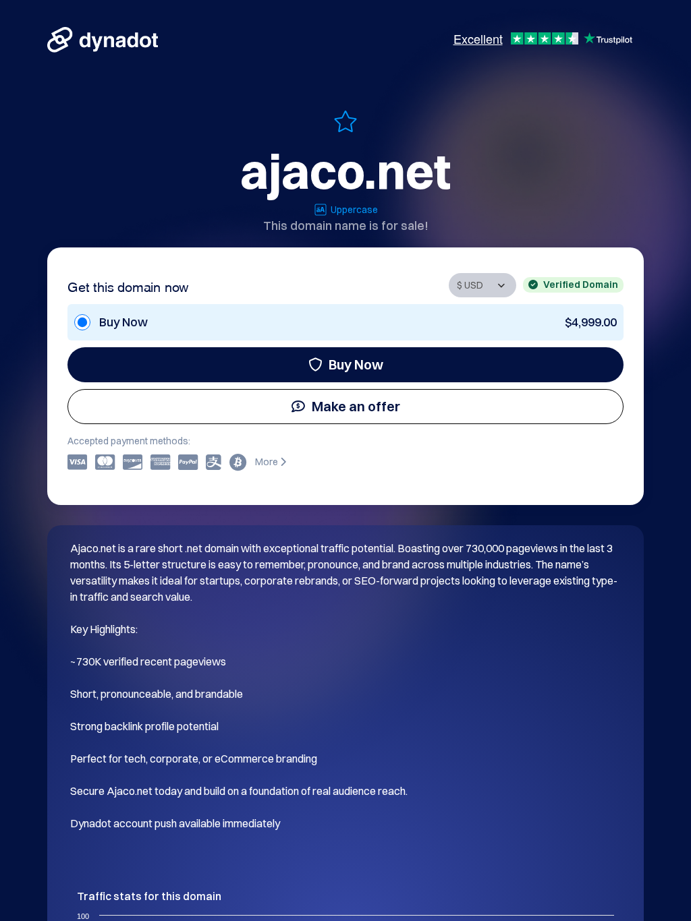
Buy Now (356, 364)
